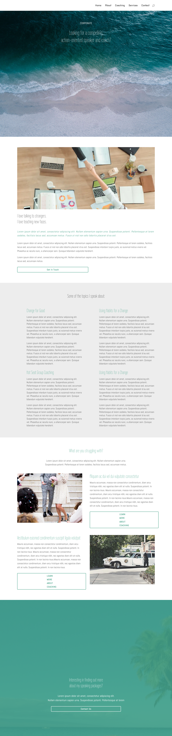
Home (98, 5)
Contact (145, 5)
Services (133, 5)
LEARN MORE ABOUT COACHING (124, 520)
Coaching (120, 5)
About (108, 5)
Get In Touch (53, 269)
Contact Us (86, 708)
